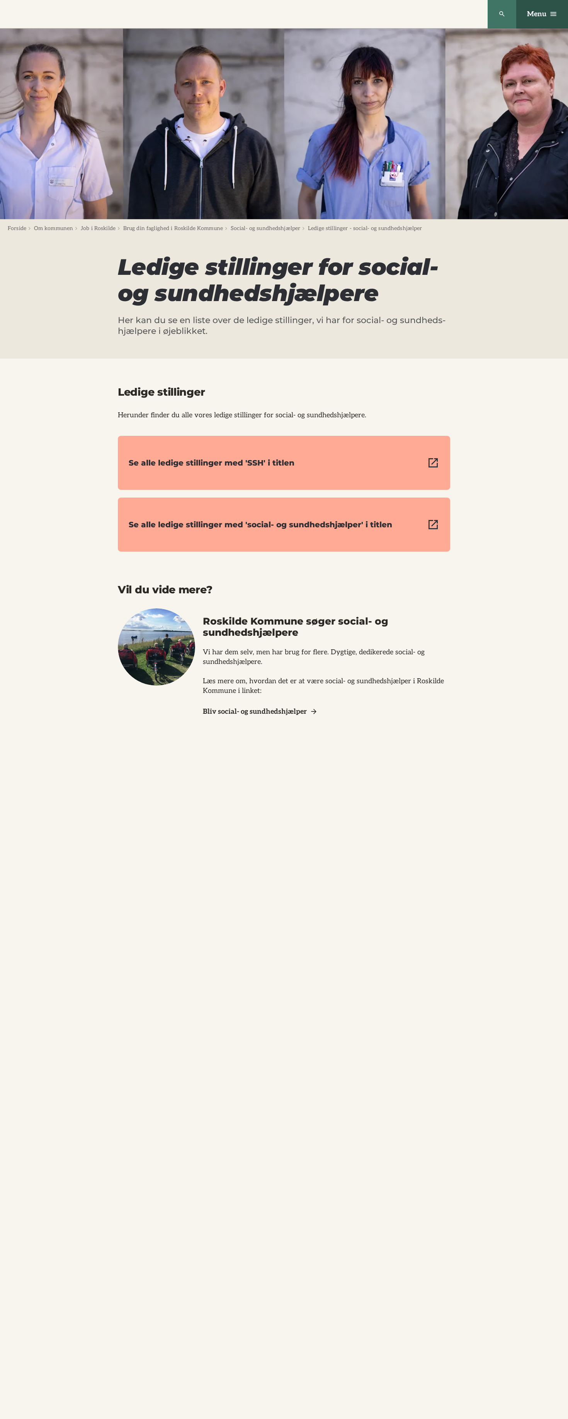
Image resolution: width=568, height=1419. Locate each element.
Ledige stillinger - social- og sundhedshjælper (365, 228)
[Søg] (502, 14)
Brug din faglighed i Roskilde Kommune (173, 228)
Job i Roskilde (98, 228)
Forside (17, 228)
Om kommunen (53, 228)
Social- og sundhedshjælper (266, 228)
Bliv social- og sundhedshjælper (255, 712)
